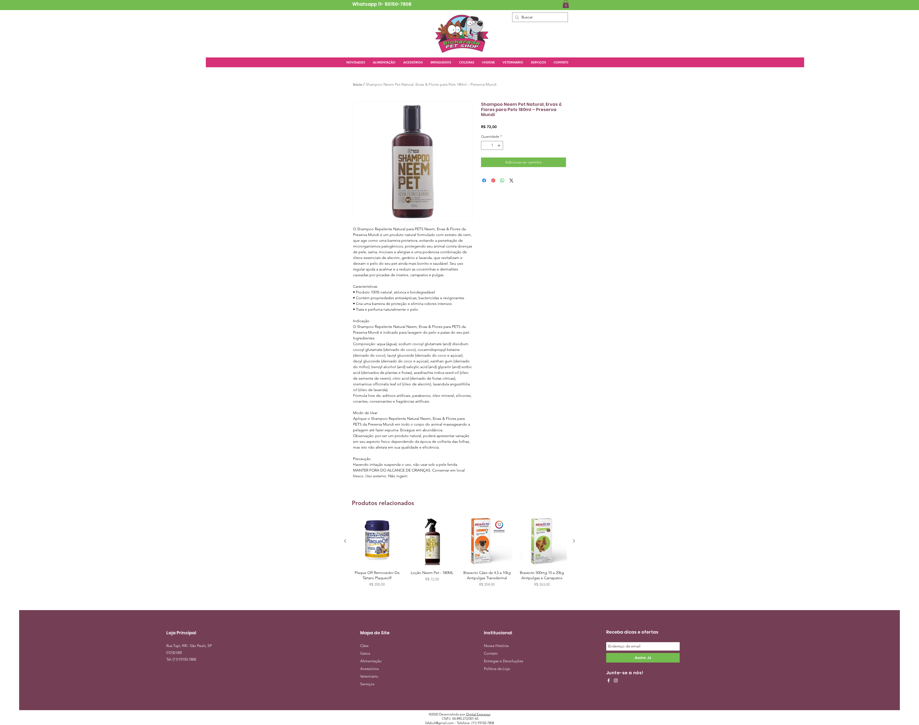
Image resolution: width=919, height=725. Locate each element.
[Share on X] (511, 180)
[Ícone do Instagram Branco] (615, 680)
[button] (565, 4)
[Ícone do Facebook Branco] (608, 680)
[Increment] (499, 145)
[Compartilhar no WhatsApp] (502, 180)
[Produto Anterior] (345, 541)
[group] (459, 554)
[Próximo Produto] (574, 541)
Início (357, 84)
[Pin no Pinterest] (493, 180)
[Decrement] (485, 145)
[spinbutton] (492, 145)
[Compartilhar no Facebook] (484, 180)
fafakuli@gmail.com (439, 723)
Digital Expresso (478, 714)
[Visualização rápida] (377, 541)
